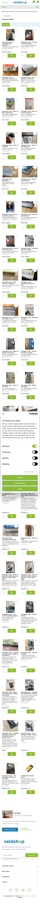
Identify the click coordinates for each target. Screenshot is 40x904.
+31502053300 (24, 828)
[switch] (35, 452)
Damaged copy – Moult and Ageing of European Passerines (10, 693)
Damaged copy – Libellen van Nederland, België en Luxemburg (10, 654)
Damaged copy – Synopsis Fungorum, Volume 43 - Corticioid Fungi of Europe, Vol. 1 (10, 735)
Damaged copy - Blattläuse (7, 179)
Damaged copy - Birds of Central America (29, 112)
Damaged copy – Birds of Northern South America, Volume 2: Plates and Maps (10, 577)
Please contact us (10, 829)
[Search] (37, 7)
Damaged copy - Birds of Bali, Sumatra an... (10, 112)
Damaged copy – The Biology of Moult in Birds (29, 734)
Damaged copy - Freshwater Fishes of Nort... (28, 283)
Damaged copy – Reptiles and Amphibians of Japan (29, 692)
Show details (29, 472)
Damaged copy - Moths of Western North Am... (10, 352)
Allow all (20, 477)
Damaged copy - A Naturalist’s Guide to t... (10, 78)
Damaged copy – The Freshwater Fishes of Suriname (9, 777)
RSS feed (34, 896)
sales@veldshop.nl (26, 829)
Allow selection (20, 483)
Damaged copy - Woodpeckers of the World (8, 494)
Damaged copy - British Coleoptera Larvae (9, 215)
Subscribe (32, 855)
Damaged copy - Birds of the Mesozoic (29, 146)
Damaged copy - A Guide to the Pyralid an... (29, 42)
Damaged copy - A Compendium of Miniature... (8, 43)
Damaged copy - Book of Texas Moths (29, 179)
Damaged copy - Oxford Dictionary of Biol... (28, 352)
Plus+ (28, 896)
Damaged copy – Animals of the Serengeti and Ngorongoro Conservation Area (29, 495)
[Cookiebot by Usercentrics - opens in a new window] (29, 414)
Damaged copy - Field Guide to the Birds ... (9, 282)
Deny (20, 489)
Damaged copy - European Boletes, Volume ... (29, 249)
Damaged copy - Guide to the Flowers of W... (10, 318)
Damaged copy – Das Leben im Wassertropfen (10, 615)
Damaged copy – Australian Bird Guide (9, 538)
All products (6, 16)
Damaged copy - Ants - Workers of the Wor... (28, 78)
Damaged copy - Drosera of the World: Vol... (10, 249)
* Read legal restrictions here (9, 858)
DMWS (23, 896)
